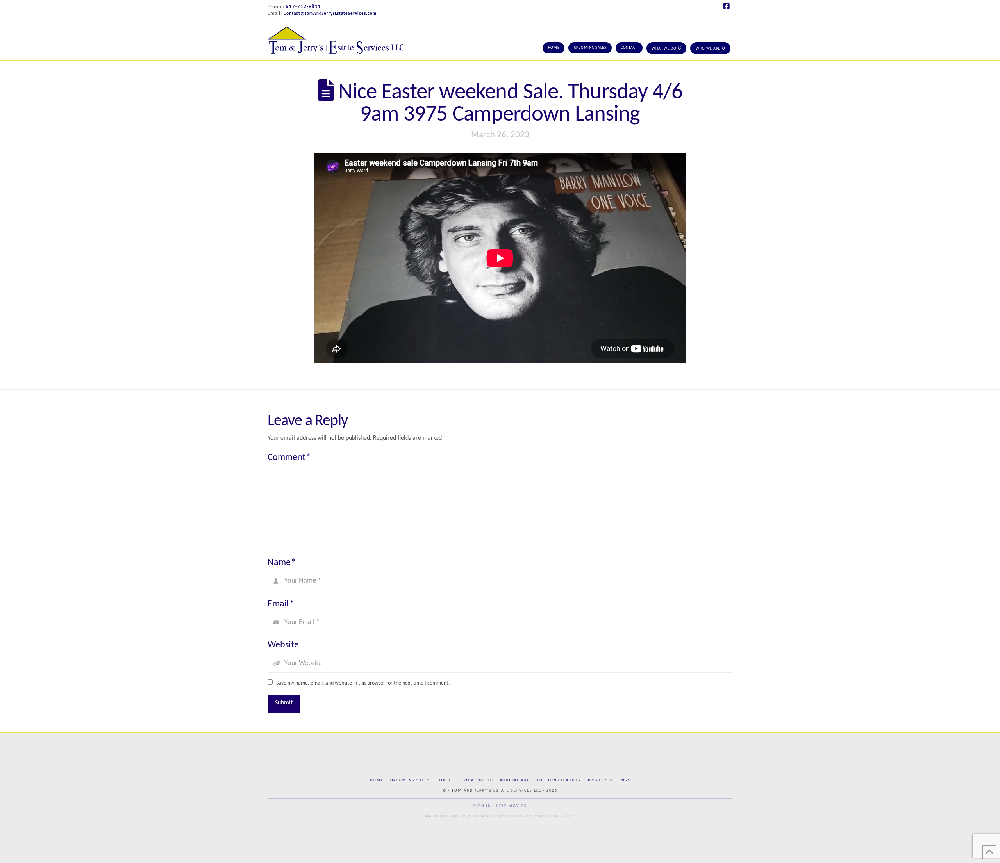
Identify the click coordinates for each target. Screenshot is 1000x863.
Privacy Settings (609, 780)
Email (281, 604)
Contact (447, 780)
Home (377, 780)
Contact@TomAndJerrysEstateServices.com (330, 14)
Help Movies (511, 806)
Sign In (482, 806)
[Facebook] (727, 6)
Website (283, 645)
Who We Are (515, 780)
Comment (289, 457)
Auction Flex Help (558, 780)
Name (282, 562)
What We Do (478, 780)
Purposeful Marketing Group (540, 816)
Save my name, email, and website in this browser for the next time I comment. (363, 683)
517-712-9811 (303, 6)
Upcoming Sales (410, 780)
